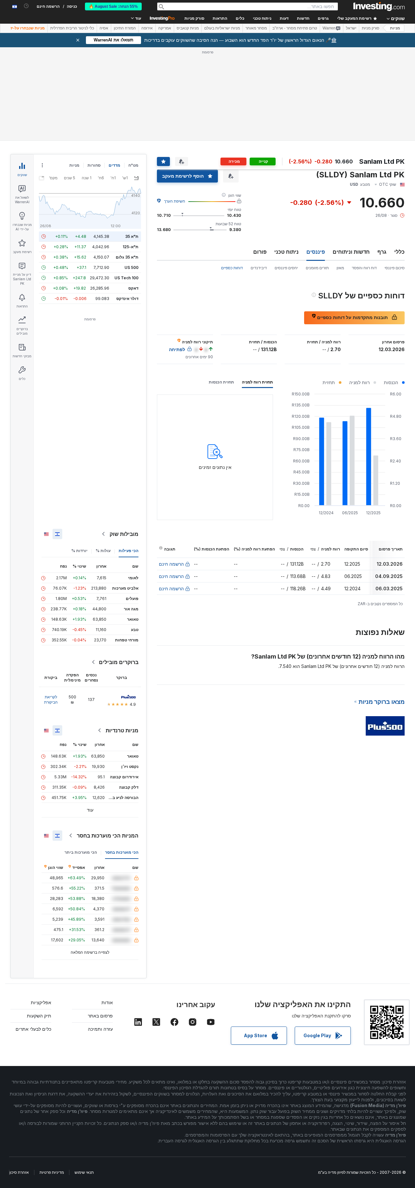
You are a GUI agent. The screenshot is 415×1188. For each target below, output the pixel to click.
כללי (399, 252)
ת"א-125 (130, 246)
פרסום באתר (100, 1015)
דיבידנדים (259, 267)
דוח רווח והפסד (364, 267)
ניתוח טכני (286, 252)
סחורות (94, 165)
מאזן (340, 267)
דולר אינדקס (127, 298)
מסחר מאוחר (256, 28)
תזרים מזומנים (317, 267)
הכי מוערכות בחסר (121, 852)
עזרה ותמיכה (100, 1029)
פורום (260, 252)
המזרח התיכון (125, 28)
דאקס (133, 288)
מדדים (114, 165)
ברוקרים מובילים (118, 662)
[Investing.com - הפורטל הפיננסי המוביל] (379, 6)
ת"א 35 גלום (127, 257)
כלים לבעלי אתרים (33, 1029)
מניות (395, 28)
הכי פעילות (128, 550)
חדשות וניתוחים (351, 252)
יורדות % (79, 550)
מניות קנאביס (188, 28)
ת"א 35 (131, 236)
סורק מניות (194, 18)
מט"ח (133, 165)
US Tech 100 (126, 277)
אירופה (147, 28)
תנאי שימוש (84, 1172)
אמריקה (164, 28)
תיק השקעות (39, 1015)
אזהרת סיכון (19, 1172)
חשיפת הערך (174, 201)
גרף (381, 252)
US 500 (131, 267)
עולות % (103, 550)
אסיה (104, 28)
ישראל (351, 28)
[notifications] (26, 6)
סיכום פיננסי (395, 267)
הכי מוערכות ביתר (81, 852)
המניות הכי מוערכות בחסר (107, 835)
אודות (107, 1002)
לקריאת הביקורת (51, 699)
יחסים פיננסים (286, 267)
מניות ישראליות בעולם (222, 28)
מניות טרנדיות (122, 730)
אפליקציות (41, 1002)
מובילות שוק (124, 534)
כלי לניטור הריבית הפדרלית (72, 28)
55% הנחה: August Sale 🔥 (113, 6)
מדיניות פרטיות (52, 1172)
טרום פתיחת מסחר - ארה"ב (294, 28)
